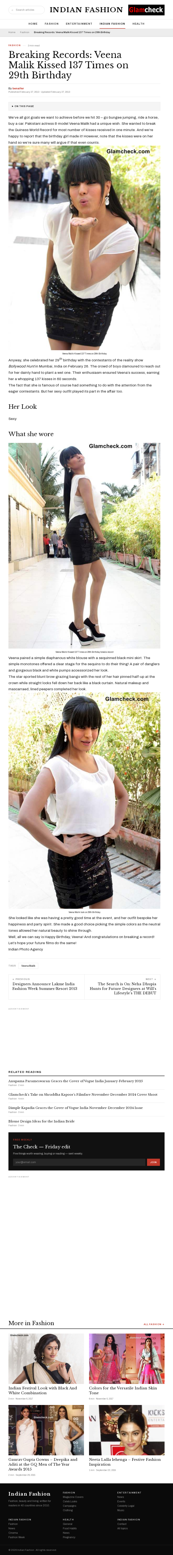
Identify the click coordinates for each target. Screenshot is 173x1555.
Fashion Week (16, 1537)
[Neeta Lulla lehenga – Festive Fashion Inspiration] (127, 1430)
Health (138, 23)
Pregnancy (69, 1537)
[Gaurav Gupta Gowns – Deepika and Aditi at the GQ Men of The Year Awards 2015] (46, 1430)
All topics (122, 1528)
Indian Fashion (86, 10)
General (67, 1524)
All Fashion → (154, 1324)
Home (33, 23)
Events (121, 1501)
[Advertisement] (86, 1037)
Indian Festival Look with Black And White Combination (42, 1390)
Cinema (13, 1533)
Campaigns (69, 1506)
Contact (121, 1524)
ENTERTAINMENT (79, 23)
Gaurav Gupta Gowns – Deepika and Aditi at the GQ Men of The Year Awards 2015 (42, 1464)
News (120, 1497)
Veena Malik (28, 965)
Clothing (68, 1510)
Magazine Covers (73, 1497)
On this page (24, 106)
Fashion (52, 23)
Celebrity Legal (125, 1506)
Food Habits (70, 1528)
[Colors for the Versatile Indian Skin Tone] (127, 1359)
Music (120, 1510)
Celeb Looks (70, 1501)
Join (153, 1162)
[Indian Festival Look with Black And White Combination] (46, 1359)
